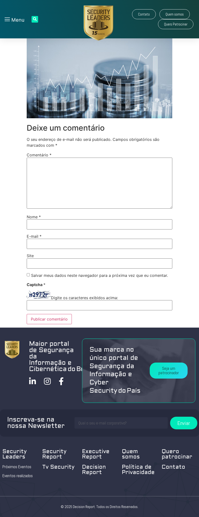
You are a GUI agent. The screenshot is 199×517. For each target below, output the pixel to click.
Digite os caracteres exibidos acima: (84, 298)
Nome (34, 217)
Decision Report (94, 470)
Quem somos (131, 454)
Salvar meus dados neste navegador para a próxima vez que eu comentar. (99, 275)
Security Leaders (14, 454)
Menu (17, 20)
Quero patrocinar (177, 454)
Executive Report (95, 454)
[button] (144, 14)
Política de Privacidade (138, 470)
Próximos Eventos (16, 466)
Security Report (54, 454)
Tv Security (58, 467)
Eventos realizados (17, 475)
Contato (173, 467)
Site (30, 256)
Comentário (39, 155)
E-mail (34, 236)
